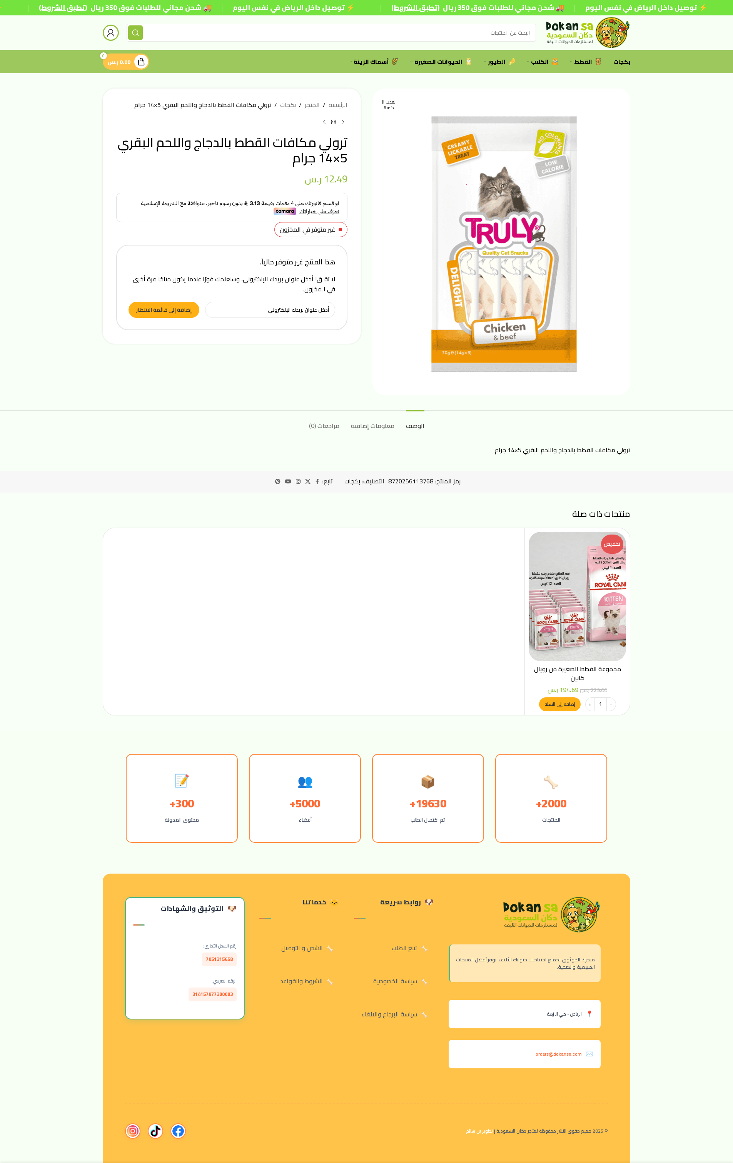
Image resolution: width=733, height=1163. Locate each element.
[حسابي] (111, 32)
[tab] (415, 422)
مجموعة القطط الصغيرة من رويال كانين (577, 673)
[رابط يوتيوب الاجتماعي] (288, 481)
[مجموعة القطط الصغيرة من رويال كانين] (577, 597)
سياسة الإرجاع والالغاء (389, 1014)
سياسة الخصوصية (395, 981)
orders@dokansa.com (559, 1054)
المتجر (312, 105)
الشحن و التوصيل (302, 948)
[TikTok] (155, 1131)
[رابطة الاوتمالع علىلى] (317, 481)
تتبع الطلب (404, 948)
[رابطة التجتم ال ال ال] (298, 481)
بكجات (288, 105)
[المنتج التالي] (324, 122)
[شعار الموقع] (587, 32)
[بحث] (135, 32)
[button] (560, 704)
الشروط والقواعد (301, 981)
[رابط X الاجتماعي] (308, 481)
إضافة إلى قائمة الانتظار (164, 310)
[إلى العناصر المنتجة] (333, 122)
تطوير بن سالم (479, 1130)
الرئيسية (338, 105)
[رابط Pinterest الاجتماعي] (278, 481)
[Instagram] (132, 1131)
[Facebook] (178, 1131)
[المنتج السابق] (342, 122)
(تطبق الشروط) (63, 7)
